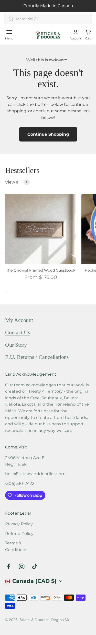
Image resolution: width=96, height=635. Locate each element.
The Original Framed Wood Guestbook (40, 270)
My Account (19, 320)
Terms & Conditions (16, 546)
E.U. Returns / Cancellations (37, 357)
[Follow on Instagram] (21, 566)
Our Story (16, 345)
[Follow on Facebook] (8, 566)
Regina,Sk (60, 619)
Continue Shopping (48, 134)
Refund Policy (19, 533)
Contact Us (17, 332)
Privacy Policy (19, 523)
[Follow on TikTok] (34, 566)
